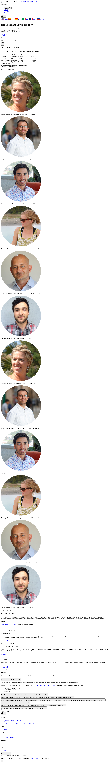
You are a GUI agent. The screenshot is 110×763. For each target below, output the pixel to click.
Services (7, 8)
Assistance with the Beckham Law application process (17, 721)
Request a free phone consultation (9, 624)
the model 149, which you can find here (45, 685)
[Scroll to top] (2, 761)
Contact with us (34, 758)
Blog (5, 13)
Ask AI (6, 10)
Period (2, 42)
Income (2, 37)
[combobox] (2, 44)
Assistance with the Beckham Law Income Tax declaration (19, 723)
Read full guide (4, 627)
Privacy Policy (7, 736)
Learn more (4, 641)
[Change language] (3, 16)
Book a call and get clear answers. (30, 1)
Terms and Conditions (9, 737)
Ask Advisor (4, 34)
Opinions (6, 11)
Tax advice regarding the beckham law (14, 720)
